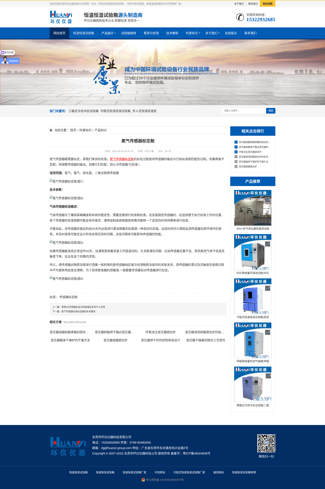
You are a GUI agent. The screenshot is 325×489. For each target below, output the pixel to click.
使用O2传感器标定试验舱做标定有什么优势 (83, 306)
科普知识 (192, 33)
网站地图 (268, 3)
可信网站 (160, 472)
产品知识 (101, 130)
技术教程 (172, 33)
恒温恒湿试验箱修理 (244, 472)
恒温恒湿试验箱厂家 (134, 472)
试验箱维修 (128, 33)
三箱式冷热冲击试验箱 (83, 111)
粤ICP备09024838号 (196, 453)
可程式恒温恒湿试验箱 (115, 111)
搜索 (270, 110)
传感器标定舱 (68, 297)
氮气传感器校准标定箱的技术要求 (78, 311)
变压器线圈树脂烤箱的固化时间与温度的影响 (253, 142)
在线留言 (231, 33)
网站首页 (59, 33)
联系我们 (253, 3)
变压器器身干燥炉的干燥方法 (251, 161)
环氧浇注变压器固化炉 (248, 151)
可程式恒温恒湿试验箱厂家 (189, 472)
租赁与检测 (151, 33)
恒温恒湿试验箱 (83, 33)
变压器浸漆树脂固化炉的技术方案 (253, 156)
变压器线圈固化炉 (246, 166)
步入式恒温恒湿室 (144, 111)
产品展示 (108, 33)
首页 (73, 130)
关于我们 (239, 3)
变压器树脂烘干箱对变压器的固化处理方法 (253, 146)
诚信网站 (218, 472)
